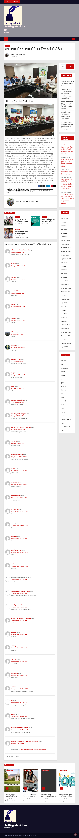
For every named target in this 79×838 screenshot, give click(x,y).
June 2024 (64, 310)
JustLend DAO (15, 482)
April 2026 (64, 233)
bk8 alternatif (15, 509)
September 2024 (66, 299)
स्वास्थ (62, 430)
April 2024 (64, 317)
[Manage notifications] (75, 834)
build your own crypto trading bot (21, 427)
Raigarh (7, 46)
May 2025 (64, 273)
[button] (71, 39)
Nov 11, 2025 (45, 223)
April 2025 (64, 277)
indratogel (14, 646)
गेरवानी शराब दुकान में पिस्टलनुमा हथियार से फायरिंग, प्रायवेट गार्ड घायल (48, 796)
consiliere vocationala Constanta (21, 618)
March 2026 (64, 237)
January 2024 (65, 328)
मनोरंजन (63, 394)
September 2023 (66, 343)
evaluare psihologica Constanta (20, 591)
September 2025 (66, 259)
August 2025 (64, 262)
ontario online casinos (17, 400)
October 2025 (65, 255)
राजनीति (63, 401)
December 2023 (66, 332)
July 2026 (63, 222)
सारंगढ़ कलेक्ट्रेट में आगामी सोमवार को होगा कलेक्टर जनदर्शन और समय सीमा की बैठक (66, 94)
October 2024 (65, 295)
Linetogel (13, 263)
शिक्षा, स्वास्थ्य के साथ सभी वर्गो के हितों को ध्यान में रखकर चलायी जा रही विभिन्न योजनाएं (67, 198)
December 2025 (66, 248)
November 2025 (66, 251)
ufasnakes (14, 537)
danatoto (13, 687)
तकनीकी (63, 386)
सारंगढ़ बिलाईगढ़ (66, 419)
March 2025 (64, 281)
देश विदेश (63, 390)
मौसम (62, 397)
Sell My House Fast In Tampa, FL (20, 250)
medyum (13, 373)
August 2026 (64, 218)
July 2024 (64, 306)
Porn (12, 523)
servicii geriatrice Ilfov (17, 605)
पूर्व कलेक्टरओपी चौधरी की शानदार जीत (66, 172)
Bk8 (12, 700)
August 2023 (64, 347)
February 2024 (65, 325)
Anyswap (13, 345)
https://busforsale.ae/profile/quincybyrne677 (25, 741)
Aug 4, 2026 (63, 799)
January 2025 (65, 284)
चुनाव (62, 383)
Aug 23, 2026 (10, 799)
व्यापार (63, 412)
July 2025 (63, 266)
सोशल (62, 423)
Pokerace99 (14, 291)
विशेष (62, 408)
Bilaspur (63, 361)
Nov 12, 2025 (18, 223)
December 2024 (66, 288)
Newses (26, 835)
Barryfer (63, 145)
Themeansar (33, 835)
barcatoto (14, 441)
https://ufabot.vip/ (16, 550)
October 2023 (65, 339)
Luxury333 (13, 277)
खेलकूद (63, 379)
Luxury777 (14, 659)
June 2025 (64, 270)
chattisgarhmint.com (18, 54)
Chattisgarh (64, 368)
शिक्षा (62, 416)
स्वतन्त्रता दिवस (65, 427)
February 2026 (65, 240)
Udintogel (13, 564)
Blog (62, 364)
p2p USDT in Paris (16, 359)
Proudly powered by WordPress (12, 835)
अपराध (63, 375)
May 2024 (64, 314)
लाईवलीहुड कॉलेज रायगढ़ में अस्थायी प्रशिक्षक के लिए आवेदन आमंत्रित (65, 796)
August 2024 (64, 303)
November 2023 (65, 336)
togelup (13, 714)
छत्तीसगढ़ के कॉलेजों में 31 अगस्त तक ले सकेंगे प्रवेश (67, 83)
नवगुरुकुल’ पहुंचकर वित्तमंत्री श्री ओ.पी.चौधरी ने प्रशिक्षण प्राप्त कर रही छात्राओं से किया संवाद (67, 184)
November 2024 (66, 292)
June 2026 (64, 226)
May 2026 (64, 229)
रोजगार (63, 405)
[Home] (6, 39)
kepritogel (14, 632)
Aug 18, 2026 (46, 799)
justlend (13, 468)
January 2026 (65, 244)
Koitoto (13, 386)
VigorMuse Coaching (17, 455)
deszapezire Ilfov (16, 496)
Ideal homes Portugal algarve (19, 728)
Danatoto (13, 304)
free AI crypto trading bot (18, 414)
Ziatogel (13, 332)
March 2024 (64, 321)
